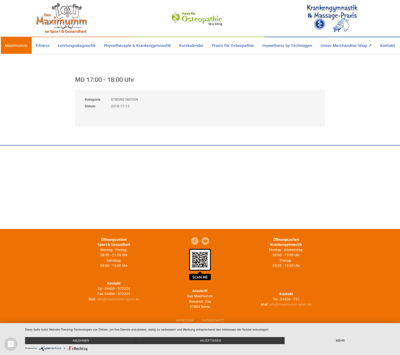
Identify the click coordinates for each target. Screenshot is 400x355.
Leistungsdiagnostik (76, 45)
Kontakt (387, 45)
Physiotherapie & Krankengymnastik (137, 45)
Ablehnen (80, 340)
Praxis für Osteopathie (233, 45)
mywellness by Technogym (287, 45)
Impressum (185, 320)
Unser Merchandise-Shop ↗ (346, 45)
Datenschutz (213, 320)
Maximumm (16, 45)
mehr (340, 340)
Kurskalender (191, 45)
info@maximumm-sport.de (118, 299)
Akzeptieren (210, 340)
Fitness (43, 45)
